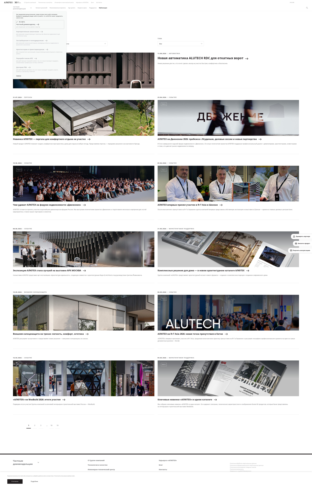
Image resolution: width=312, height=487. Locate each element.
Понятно (18, 76)
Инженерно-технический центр (101, 469)
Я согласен (15, 481)
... (47, 425)
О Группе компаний (96, 460)
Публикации (103, 8)
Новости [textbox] (66, 44)
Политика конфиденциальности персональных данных (246, 465)
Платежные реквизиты (237, 469)
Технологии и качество (97, 465)
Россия (292, 2)
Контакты (163, 469)
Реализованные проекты (58, 8)
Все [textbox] (160, 44)
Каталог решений (41, 8)
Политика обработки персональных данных (243, 463)
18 (51, 425)
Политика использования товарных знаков (243, 467)
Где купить (71, 8)
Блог (92, 2)
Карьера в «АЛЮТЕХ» (82, 2)
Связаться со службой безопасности (240, 471)
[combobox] (84, 43)
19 (57, 425)
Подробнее (34, 481)
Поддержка (93, 8)
